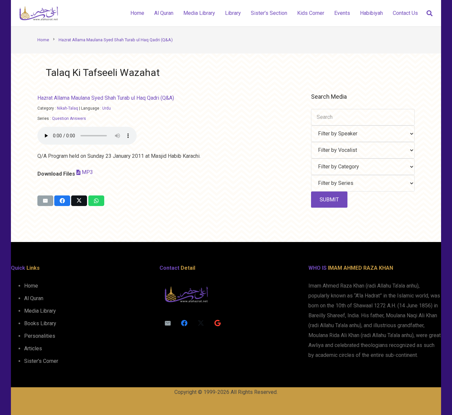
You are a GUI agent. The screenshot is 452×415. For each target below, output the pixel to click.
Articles (33, 348)
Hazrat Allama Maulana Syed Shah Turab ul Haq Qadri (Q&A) (105, 98)
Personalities (39, 336)
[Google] (217, 323)
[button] (429, 13)
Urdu (106, 108)
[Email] (167, 323)
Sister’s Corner (41, 361)
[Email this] (45, 200)
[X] (201, 323)
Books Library (40, 323)
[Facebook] (184, 323)
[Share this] (62, 200)
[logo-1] (38, 13)
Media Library (40, 311)
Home (31, 286)
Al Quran (33, 298)
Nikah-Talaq (67, 108)
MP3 (87, 172)
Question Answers (69, 118)
